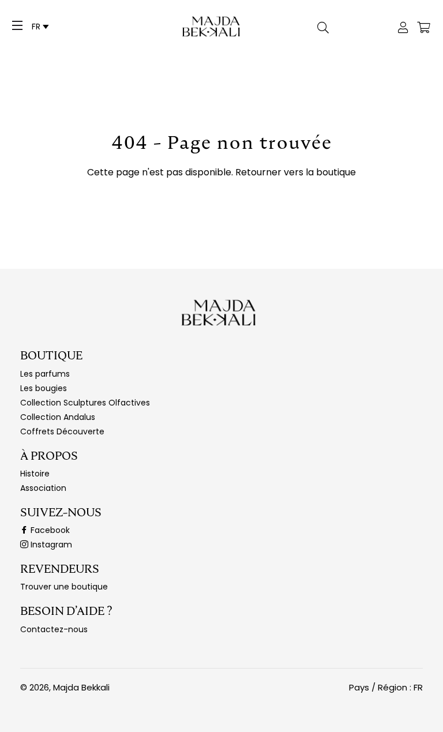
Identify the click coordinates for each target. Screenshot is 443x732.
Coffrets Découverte (62, 431)
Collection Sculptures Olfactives (85, 402)
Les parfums (45, 374)
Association (43, 488)
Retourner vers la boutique (295, 172)
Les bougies (43, 388)
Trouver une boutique (64, 586)
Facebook (49, 530)
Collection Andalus (57, 417)
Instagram (50, 544)
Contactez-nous (54, 629)
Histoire (35, 473)
